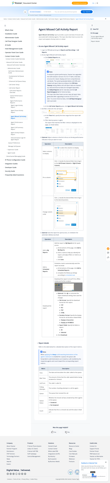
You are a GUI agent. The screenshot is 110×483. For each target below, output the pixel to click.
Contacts (9, 479)
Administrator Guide (41, 19)
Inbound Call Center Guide (28, 19)
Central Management (33, 456)
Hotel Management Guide (13, 49)
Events (9, 464)
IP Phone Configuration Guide (15, 160)
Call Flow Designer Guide (13, 41)
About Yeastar (11, 446)
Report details (95, 41)
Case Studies (73, 451)
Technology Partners (13, 456)
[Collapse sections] (106, 19)
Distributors (10, 451)
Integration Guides (11, 164)
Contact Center (52, 449)
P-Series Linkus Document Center (105, 251)
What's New (9, 30)
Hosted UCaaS (52, 446)
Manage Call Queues (14, 146)
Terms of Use (16, 479)
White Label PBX (53, 451)
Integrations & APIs (54, 454)
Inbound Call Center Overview (16, 65)
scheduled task (70, 275)
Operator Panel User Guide (14, 52)
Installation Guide (11, 34)
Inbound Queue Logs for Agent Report (18, 138)
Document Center (30, 3)
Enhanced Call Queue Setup (17, 81)
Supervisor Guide (13, 149)
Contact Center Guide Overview (15, 59)
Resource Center (74, 446)
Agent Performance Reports (67, 19)
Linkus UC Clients (32, 449)
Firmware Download (79, 3)
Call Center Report (54, 19)
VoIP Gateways (31, 454)
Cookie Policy (33, 479)
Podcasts (72, 461)
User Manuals (73, 454)
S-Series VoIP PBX (32, 451)
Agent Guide (11, 153)
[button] (4, 30)
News (8, 459)
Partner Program (12, 449)
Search (88, 12)
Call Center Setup (14, 84)
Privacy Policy (25, 479)
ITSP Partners (11, 454)
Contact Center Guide (14, 19)
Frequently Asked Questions (14, 175)
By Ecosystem (52, 459)
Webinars (72, 459)
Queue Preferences (14, 143)
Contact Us (93, 446)
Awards (9, 461)
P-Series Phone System (34, 446)
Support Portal (94, 449)
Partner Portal (94, 451)
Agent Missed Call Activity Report (85, 19)
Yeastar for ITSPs (95, 459)
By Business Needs (54, 461)
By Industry (51, 456)
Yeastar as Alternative (96, 456)
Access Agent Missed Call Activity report (97, 37)
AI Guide (8, 45)
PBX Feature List (95, 454)
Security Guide (10, 171)
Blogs (70, 449)
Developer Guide (10, 167)
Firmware (72, 456)
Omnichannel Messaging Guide (15, 156)
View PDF (95, 29)
